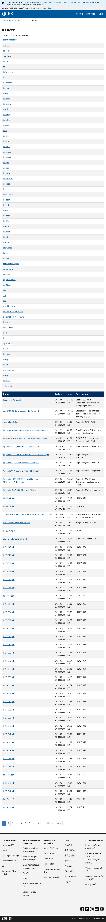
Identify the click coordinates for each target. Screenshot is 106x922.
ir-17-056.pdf (8, 677)
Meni (101, 14)
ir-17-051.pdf (8, 709)
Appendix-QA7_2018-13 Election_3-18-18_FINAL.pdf (26, 454)
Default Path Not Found (13, 316)
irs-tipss (6, 226)
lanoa (5, 253)
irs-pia (6, 167)
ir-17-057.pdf (8, 661)
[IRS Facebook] (82, 909)
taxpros (6, 322)
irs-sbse (6, 338)
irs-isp (6, 141)
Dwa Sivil (27, 873)
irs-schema (8, 194)
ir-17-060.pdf (8, 636)
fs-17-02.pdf (8, 774)
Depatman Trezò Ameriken (92, 847)
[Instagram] (92, 909)
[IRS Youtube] (102, 909)
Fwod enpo (48, 858)
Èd (3, 866)
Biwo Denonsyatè (51, 877)
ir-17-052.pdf (8, 701)
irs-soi (6, 205)
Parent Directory (9, 39)
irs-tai (6, 210)
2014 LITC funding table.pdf (15, 538)
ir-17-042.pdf (8, 791)
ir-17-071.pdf (8, 547)
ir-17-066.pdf (8, 587)
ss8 (4, 295)
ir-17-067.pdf (8, 579)
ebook (6, 50)
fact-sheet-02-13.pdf (12, 400)
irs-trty (6, 231)
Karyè (4, 850)
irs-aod (6, 88)
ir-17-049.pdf (8, 750)
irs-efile (6, 120)
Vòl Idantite (49, 853)
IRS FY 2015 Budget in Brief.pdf (16, 522)
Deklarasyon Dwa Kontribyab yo (30, 850)
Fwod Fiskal (49, 863)
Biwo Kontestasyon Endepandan (31, 866)
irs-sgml (7, 199)
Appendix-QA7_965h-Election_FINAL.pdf (21, 446)
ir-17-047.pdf (8, 734)
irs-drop (6, 114)
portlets (7, 285)
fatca (5, 61)
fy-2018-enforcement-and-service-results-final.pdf (25, 430)
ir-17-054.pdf (8, 669)
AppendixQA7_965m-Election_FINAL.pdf (21, 470)
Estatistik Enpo (9, 860)
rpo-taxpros (8, 370)
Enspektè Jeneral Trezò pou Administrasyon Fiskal (93, 858)
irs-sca (6, 189)
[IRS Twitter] (87, 910)
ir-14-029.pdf (8, 506)
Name (6, 394)
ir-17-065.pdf (8, 604)
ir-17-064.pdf (8, 612)
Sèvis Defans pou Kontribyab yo (30, 858)
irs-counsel (8, 327)
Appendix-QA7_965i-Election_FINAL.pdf (20, 490)
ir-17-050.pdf (8, 717)
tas (4, 301)
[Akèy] (7, 14)
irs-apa (6, 93)
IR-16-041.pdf (9, 498)
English (68, 881)
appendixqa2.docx (11, 422)
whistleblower (9, 306)
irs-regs (6, 183)
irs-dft (6, 109)
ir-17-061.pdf (8, 628)
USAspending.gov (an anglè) (94, 878)
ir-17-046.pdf (8, 742)
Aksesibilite (99, 918)
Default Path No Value (13, 311)
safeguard (7, 386)
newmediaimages (11, 263)
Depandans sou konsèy (29, 893)
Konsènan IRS (8, 845)
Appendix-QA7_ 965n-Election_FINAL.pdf (21, 462)
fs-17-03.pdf (8, 799)
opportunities (9, 279)
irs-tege (6, 215)
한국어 (68, 860)
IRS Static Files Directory (18, 20)
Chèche (79, 14)
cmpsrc (6, 45)
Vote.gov (89, 884)
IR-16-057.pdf (9, 530)
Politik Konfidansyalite (81, 918)
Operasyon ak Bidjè (10, 855)
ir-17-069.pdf (8, 563)
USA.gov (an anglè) (93, 868)
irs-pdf (6, 162)
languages (7, 247)
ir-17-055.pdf (8, 685)
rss (4, 290)
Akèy (4, 20)
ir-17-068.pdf (8, 571)
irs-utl (6, 237)
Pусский (68, 866)
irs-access (7, 82)
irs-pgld (6, 375)
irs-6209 (6, 380)
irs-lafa (6, 146)
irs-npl (6, 359)
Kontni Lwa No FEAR (32, 883)
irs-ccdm (7, 104)
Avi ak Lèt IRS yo (51, 848)
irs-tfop (6, 221)
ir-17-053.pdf (8, 693)
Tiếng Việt (69, 871)
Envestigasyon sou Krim (52, 870)
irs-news (7, 157)
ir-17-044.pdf (8, 766)
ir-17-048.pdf (8, 726)
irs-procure (8, 178)
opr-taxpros (8, 343)
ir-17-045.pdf (8, 758)
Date (57, 394)
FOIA (25, 878)
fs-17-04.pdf (8, 595)
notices (6, 274)
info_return (8, 72)
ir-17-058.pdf (8, 652)
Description (82, 394)
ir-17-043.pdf (8, 783)
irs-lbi (5, 364)
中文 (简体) (70, 850)
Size (69, 394)
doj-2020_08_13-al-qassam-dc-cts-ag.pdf (21, 411)
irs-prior (6, 173)
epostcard (7, 56)
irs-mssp (7, 152)
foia (5, 66)
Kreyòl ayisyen (71, 876)
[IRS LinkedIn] (97, 910)
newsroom (8, 269)
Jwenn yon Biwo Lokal (9, 873)
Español (68, 845)
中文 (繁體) (70, 855)
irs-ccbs (6, 98)
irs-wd (6, 242)
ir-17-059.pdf (8, 644)
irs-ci (5, 332)
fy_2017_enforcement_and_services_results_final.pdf (27, 438)
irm (4, 77)
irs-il (5, 130)
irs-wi (5, 348)
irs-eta (6, 125)
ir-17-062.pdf (8, 620)
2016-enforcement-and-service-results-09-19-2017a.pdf (28, 514)
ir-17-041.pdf (8, 807)
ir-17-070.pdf (8, 555)
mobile (6, 258)
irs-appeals (8, 354)
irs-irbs (6, 136)
